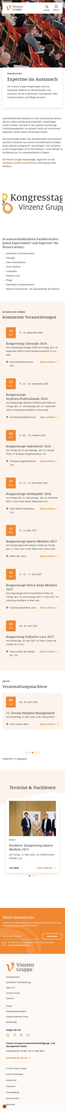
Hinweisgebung (12, 1092)
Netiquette (10, 1104)
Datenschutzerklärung (18, 945)
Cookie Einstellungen (14, 1074)
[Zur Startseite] (14, 8)
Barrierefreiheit (12, 1098)
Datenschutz (11, 1080)
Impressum (10, 1086)
